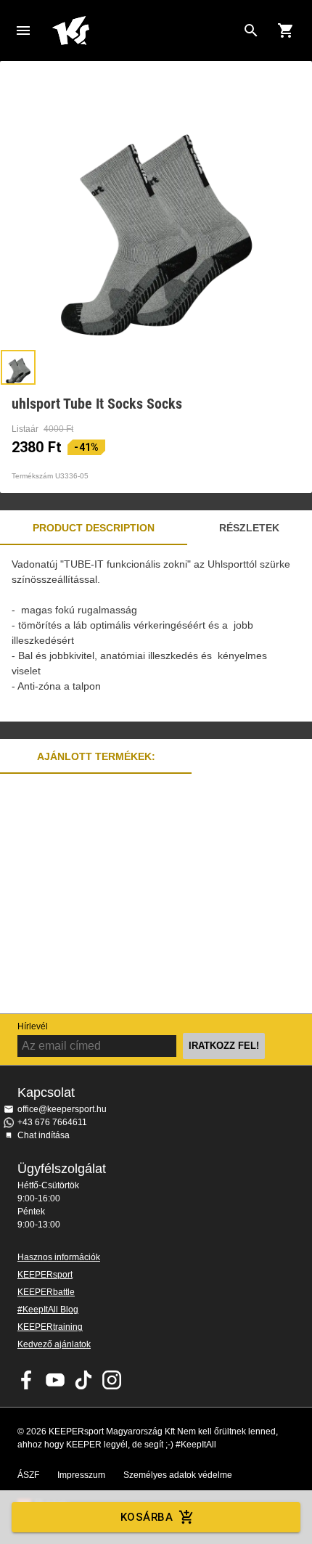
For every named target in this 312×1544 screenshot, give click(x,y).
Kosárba (146, 1517)
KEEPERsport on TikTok (83, 1380)
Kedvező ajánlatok (54, 1344)
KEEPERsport (45, 1275)
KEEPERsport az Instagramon (111, 1380)
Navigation (23, 30)
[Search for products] (251, 30)
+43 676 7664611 (52, 1122)
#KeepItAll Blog (47, 1309)
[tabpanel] (156, 633)
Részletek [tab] (249, 528)
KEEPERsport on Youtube (55, 1380)
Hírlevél (32, 1026)
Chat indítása (43, 1135)
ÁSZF (28, 1475)
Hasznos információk (58, 1257)
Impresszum (81, 1475)
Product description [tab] (94, 528)
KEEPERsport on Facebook (26, 1380)
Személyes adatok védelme (177, 1475)
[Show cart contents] (285, 30)
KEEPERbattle (46, 1292)
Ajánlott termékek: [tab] (96, 756)
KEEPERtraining (50, 1327)
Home (144, 30)
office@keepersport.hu (62, 1109)
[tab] (18, 367)
